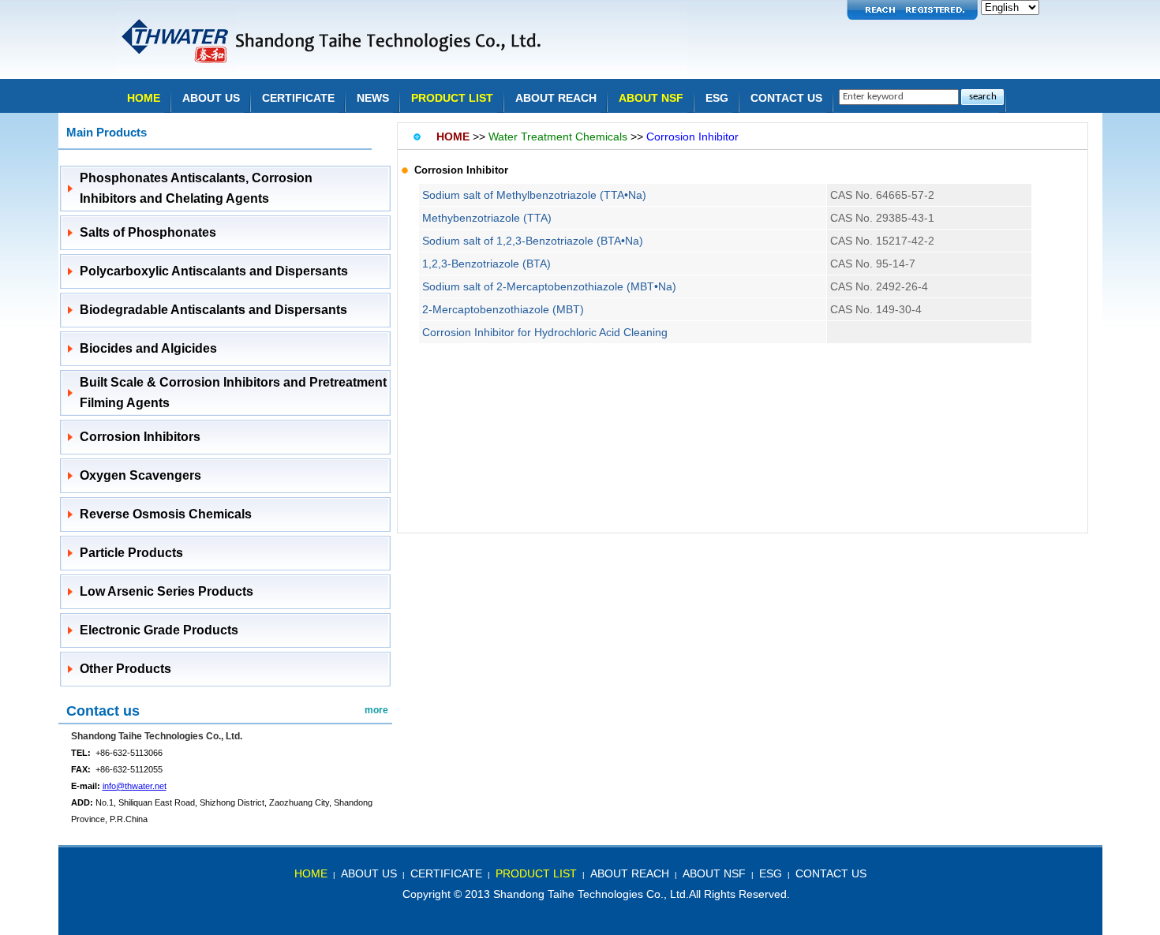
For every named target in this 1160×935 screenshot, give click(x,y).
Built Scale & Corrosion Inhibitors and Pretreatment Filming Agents (233, 393)
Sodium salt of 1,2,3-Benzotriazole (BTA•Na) (532, 240)
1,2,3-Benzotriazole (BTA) (486, 263)
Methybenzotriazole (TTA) (487, 217)
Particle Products (131, 552)
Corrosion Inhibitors (140, 436)
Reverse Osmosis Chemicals (166, 514)
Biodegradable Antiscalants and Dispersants (213, 309)
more (376, 710)
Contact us (103, 711)
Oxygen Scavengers (140, 475)
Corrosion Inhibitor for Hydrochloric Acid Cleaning (545, 332)
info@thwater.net (135, 786)
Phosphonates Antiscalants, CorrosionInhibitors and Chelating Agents (196, 188)
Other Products (125, 668)
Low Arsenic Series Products (166, 591)
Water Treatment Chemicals (557, 136)
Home (143, 98)
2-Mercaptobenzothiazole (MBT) (503, 309)
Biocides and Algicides (148, 348)
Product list (452, 98)
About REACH (556, 98)
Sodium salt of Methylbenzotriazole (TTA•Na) (534, 195)
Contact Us (786, 98)
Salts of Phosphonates (148, 232)
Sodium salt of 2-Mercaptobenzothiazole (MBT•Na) (549, 286)
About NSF (651, 98)
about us (369, 873)
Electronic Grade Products (159, 630)
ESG (716, 98)
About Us (211, 98)
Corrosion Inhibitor (692, 136)
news (373, 98)
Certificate (298, 98)
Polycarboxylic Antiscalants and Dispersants (214, 271)
